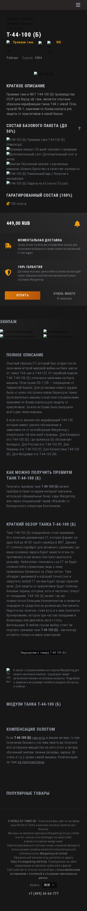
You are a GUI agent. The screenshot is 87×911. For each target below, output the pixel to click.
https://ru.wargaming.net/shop (29, 861)
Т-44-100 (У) (33, 449)
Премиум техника (18, 24)
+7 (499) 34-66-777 (43, 893)
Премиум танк (23, 42)
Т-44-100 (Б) (14, 28)
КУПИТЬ (22, 295)
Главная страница (19, 19)
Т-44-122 (41, 373)
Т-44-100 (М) (48, 454)
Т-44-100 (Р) (53, 444)
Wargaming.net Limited (53, 853)
